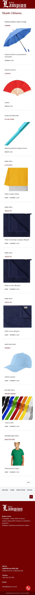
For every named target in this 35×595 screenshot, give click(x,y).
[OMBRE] (17, 40)
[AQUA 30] (17, 316)
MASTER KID (10, 439)
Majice (12, 436)
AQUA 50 (8, 256)
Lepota (14, 70)
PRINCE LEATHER (20, 490)
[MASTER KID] (17, 454)
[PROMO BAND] (17, 408)
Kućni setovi (8, 70)
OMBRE (8, 25)
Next (28, 482)
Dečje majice (8, 436)
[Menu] (32, 4)
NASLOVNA (5, 490)
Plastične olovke (14, 115)
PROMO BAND (10, 394)
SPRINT (8, 348)
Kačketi (7, 344)
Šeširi (9, 390)
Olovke (7, 115)
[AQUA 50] (17, 271)
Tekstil (10, 161)
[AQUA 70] (17, 225)
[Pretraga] (31, 496)
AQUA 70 (8, 211)
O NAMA (12, 490)
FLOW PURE (9, 119)
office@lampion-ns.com (9, 587)
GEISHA (8, 73)
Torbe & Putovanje (21, 22)
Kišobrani (7, 22)
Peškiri (6, 161)
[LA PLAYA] (17, 179)
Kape (10, 344)
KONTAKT (29, 490)
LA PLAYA (8, 165)
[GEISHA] (17, 88)
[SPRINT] (17, 362)
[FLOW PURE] (17, 133)
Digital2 (27, 593)
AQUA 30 (8, 302)
